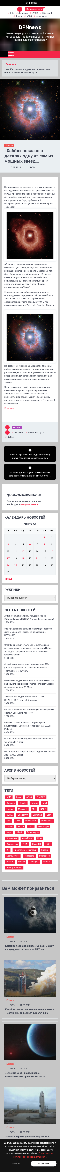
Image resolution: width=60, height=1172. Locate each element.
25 (15, 565)
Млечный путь (36, 432)
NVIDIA (35, 13)
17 (8, 558)
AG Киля (18, 432)
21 (37, 558)
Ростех (21, 861)
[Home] (4, 54)
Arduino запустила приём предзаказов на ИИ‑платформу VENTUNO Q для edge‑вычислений (29, 617)
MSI (34, 809)
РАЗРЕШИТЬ (43, 1164)
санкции (34, 861)
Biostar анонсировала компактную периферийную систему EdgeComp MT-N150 (29, 711)
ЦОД (48, 844)
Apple (18, 797)
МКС (31, 826)
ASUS (29, 16)
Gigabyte (11, 803)
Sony (49, 815)
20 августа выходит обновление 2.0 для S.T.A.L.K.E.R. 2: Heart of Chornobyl (24, 698)
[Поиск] (56, 55)
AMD (9, 797)
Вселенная (12, 838)
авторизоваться (29, 504)
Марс (9, 832)
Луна (39, 838)
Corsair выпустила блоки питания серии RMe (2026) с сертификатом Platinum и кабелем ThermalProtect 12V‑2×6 (26, 667)
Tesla (17, 821)
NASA (43, 809)
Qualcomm (23, 815)
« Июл (8, 578)
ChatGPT (41, 797)
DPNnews (30, 27)
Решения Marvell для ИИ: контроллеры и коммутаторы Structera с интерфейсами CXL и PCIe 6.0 (27, 725)
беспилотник (13, 856)
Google (23, 803)
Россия (10, 861)
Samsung (23, 13)
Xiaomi (19, 16)
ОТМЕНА (16, 1164)
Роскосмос (44, 856)
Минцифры (43, 826)
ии (8, 850)
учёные (47, 861)
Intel (12, 13)
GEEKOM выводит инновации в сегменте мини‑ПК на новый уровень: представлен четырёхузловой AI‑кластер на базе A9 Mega (29, 683)
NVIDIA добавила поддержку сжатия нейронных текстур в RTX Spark (28, 740)
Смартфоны (12, 844)
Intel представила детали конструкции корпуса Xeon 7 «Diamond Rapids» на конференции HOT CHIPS (28, 632)
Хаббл (10, 437)
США (25, 844)
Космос (9, 145)
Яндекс (44, 850)
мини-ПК (36, 844)
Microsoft (47, 13)
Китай (21, 826)
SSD (8, 821)
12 (23, 551)
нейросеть (29, 856)
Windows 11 (46, 821)
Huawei (34, 803)
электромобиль (14, 867)
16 (51, 551)
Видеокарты (33, 832)
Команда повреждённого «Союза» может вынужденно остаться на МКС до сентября (29, 949)
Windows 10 (30, 821)
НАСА (19, 832)
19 (23, 558)
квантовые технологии (25, 850)
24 (8, 565)
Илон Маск (41, 16)
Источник (9, 408)
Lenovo (10, 809)
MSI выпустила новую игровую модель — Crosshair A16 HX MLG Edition (30, 753)
